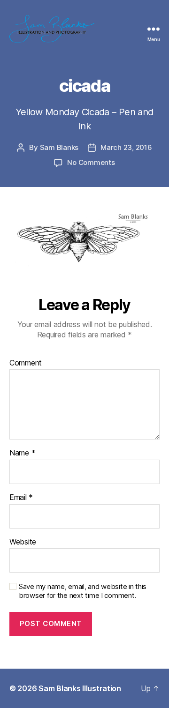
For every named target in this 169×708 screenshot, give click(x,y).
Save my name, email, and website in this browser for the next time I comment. (82, 591)
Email (21, 497)
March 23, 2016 (126, 147)
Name (22, 453)
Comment (25, 363)
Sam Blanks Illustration (79, 688)
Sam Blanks (59, 147)
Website (22, 542)
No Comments (91, 162)
